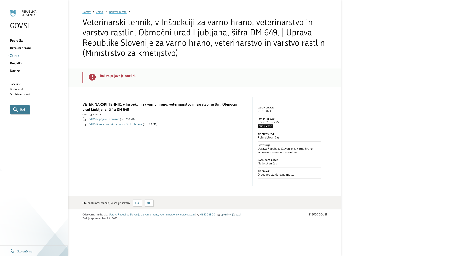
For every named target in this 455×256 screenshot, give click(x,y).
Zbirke (14, 55)
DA (137, 203)
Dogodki (16, 63)
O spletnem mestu (20, 94)
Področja (16, 40)
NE (149, 203)
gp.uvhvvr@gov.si (231, 214)
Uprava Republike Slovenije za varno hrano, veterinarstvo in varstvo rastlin (152, 214)
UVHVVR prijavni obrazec (103, 119)
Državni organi (20, 48)
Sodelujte (15, 84)
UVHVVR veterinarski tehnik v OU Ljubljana (114, 124)
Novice (15, 70)
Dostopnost (16, 89)
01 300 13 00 (207, 214)
